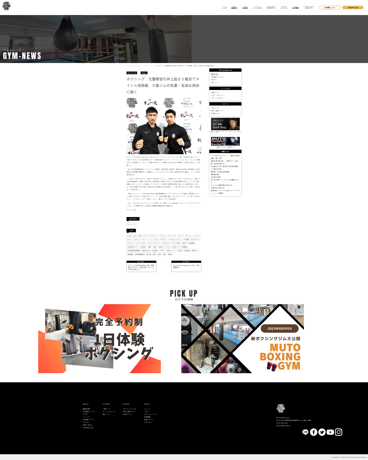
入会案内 (245, 7)
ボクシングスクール (154, 243)
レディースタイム (217, 98)
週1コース (106, 414)
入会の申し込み (352, 7)
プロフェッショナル (129, 409)
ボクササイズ (195, 239)
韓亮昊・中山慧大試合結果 (220, 172)
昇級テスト (195, 250)
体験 (149, 247)
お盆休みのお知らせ (218, 188)
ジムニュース (131, 224)
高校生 (170, 254)
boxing (129, 236)
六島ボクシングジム (164, 247)
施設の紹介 (215, 74)
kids (135, 236)
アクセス (86, 422)
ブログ (146, 411)
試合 (164, 254)
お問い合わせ (87, 425)
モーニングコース (109, 411)
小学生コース (215, 113)
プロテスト (163, 239)
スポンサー (309, 7)
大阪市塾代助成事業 (133, 250)
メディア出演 (176, 243)
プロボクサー (271, 7)
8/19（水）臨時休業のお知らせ (221, 185)
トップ (224, 7)
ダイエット (189, 236)
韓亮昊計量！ (215, 174)
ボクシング (130, 243)
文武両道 (187, 250)
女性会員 (155, 250)
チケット (197, 236)
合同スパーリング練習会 (179, 247)
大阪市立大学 (146, 250)
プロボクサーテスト (175, 239)
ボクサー (214, 79)
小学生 (162, 250)
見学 (159, 254)
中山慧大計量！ (216, 177)
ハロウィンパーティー (140, 239)
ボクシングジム (141, 243)
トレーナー (284, 7)
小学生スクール (171, 250)
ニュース (147, 409)
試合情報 (296, 7)
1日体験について (88, 419)
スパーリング (172, 236)
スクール (162, 236)
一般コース (215, 92)
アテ (144, 236)
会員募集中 (191, 243)
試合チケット (148, 419)
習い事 (149, 254)
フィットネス (257, 7)
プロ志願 (186, 239)
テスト (129, 239)
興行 (154, 254)
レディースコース (217, 95)
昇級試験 (130, 254)
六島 (154, 247)
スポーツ (180, 236)
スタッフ (214, 82)
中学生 (184, 243)
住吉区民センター (132, 247)
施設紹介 (234, 7)
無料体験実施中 (140, 254)
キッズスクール (153, 236)
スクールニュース (150, 414)
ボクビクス (166, 243)
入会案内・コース (217, 77)
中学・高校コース (217, 111)
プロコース (215, 108)
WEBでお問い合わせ (283, 426)
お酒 (139, 236)
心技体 (180, 250)
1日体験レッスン (330, 7)
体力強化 (143, 247)
